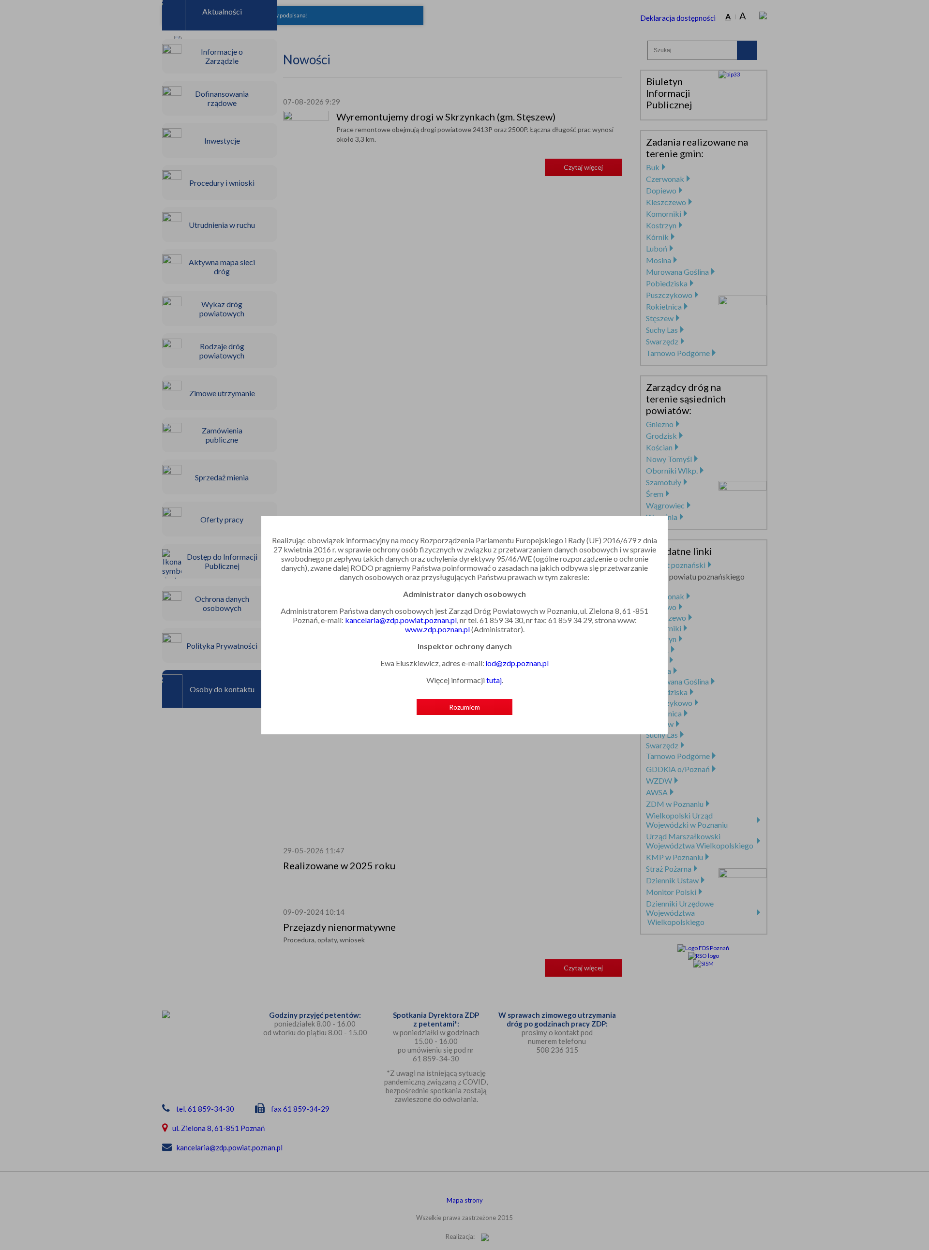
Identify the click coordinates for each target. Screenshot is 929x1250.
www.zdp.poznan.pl (437, 629)
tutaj (494, 680)
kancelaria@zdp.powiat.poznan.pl (401, 620)
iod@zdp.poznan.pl (517, 663)
